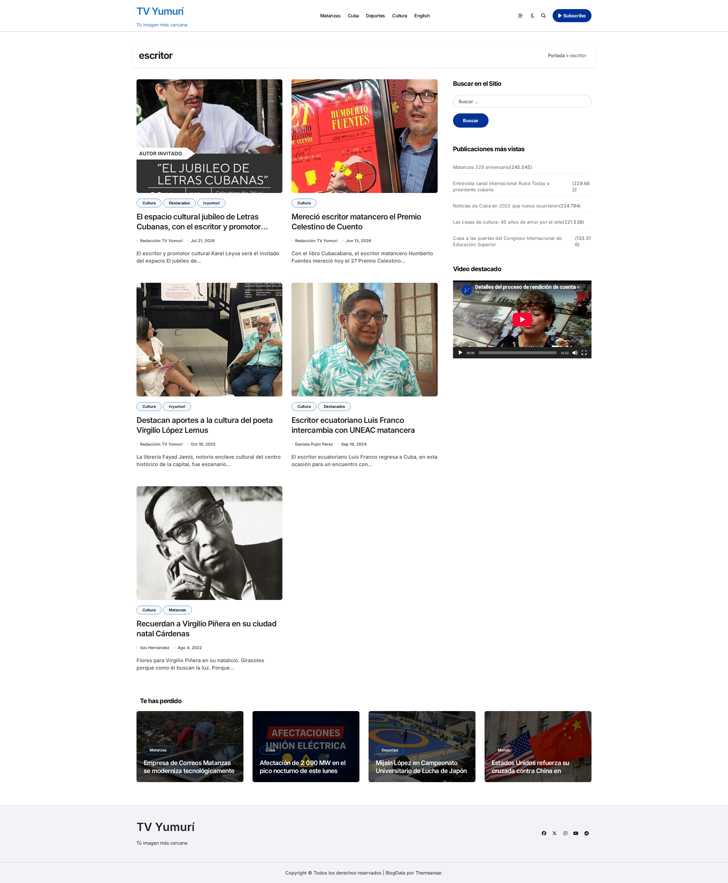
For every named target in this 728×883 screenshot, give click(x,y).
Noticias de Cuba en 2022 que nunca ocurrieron (506, 206)
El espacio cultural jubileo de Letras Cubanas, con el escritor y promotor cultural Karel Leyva (198, 226)
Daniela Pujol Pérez (314, 444)
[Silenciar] (575, 353)
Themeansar (428, 873)
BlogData (395, 873)
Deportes (375, 15)
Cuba (353, 15)
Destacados (179, 203)
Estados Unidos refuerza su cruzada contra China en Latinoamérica (530, 771)
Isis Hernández (154, 647)
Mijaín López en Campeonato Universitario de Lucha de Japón (421, 767)
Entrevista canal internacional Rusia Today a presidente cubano (501, 186)
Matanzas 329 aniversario (481, 167)
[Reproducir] (460, 353)
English (422, 15)
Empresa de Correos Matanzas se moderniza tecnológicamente (189, 767)
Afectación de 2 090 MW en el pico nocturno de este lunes (303, 767)
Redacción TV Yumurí (161, 240)
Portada (556, 55)
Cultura (399, 15)
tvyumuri (211, 203)
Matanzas (330, 15)
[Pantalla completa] (584, 353)
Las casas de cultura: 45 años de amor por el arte (508, 222)
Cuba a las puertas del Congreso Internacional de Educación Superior (507, 241)
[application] (522, 319)
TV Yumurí (159, 11)
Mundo (504, 750)
